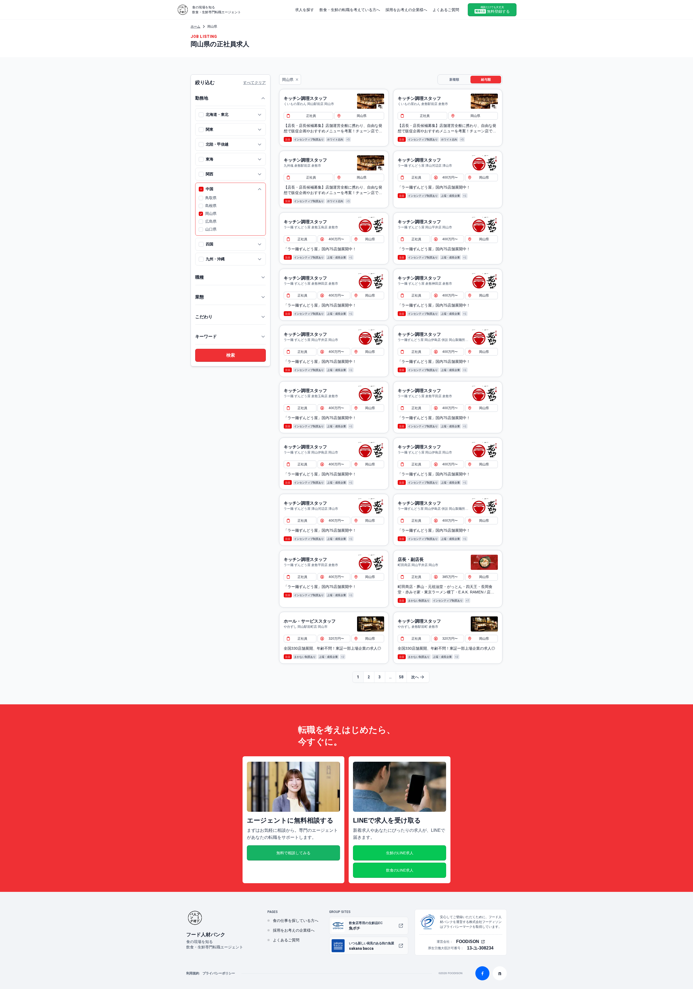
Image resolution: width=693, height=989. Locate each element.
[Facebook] (482, 973)
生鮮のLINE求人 (399, 853)
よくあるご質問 (446, 10)
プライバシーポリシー (218, 973)
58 (401, 677)
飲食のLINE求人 (399, 870)
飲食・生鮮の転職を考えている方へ (349, 10)
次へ (415, 677)
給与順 (486, 79)
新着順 (454, 79)
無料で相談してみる (293, 853)
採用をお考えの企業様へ (406, 10)
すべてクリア (254, 82)
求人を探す (304, 10)
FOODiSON (467, 941)
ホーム (195, 26)
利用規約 (192, 973)
